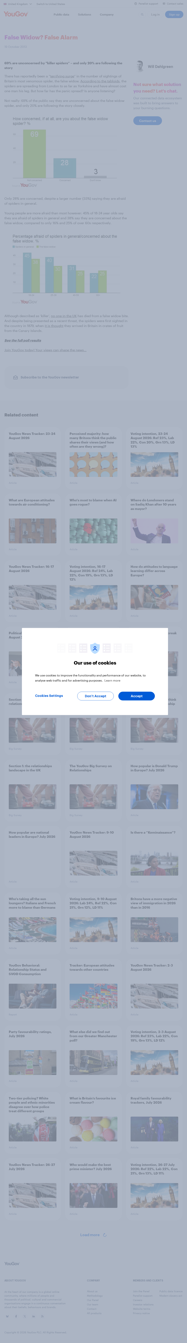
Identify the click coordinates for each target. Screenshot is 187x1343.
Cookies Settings (49, 695)
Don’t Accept (95, 696)
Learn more (112, 680)
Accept (137, 696)
